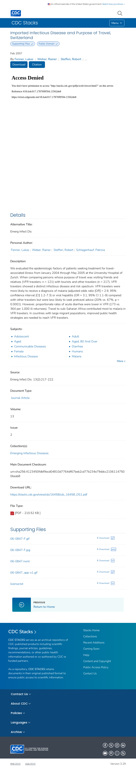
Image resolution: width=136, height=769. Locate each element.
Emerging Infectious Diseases (29, 453)
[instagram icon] (117, 745)
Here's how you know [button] (112, 4)
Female (19, 351)
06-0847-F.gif (20, 539)
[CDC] (15, 13)
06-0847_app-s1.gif (23, 573)
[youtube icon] (105, 753)
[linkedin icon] (123, 745)
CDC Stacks (20, 632)
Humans (77, 351)
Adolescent (21, 336)
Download (18, 64)
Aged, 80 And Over (84, 341)
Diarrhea (77, 346)
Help (86, 655)
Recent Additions (93, 642)
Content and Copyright (97, 661)
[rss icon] (123, 753)
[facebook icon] (105, 745)
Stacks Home (91, 630)
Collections (90, 636)
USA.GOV (30, 764)
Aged (17, 341)
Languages (19, 722)
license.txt (16, 584)
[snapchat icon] (117, 753)
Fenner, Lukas (24, 59)
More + (121, 361)
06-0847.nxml (20, 561)
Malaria (76, 356)
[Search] (120, 13)
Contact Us (90, 673)
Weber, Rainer (47, 59)
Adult (75, 336)
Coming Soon (91, 649)
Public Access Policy (95, 667)
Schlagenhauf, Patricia (90, 250)
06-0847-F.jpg (20, 550)
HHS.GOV (15, 764)
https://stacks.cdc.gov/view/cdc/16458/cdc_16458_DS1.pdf (48, 495)
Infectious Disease (26, 356)
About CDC (19, 703)
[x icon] (111, 745)
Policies (16, 713)
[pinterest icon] (111, 753)
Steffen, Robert (71, 59)
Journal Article (20, 398)
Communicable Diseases (30, 346)
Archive (16, 732)
